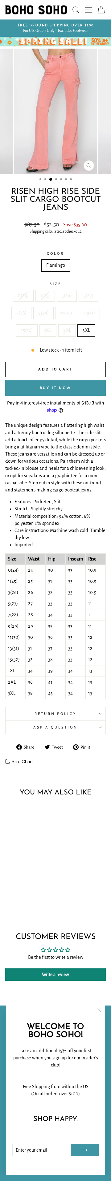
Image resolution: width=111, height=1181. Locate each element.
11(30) (66, 312)
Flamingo (55, 265)
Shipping (37, 231)
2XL (67, 330)
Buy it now (56, 388)
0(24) (23, 295)
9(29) (43, 312)
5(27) (88, 295)
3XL (86, 330)
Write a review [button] (55, 974)
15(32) (27, 330)
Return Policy (55, 714)
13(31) (89, 312)
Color (55, 253)
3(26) (67, 295)
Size (56, 284)
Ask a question (55, 727)
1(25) (45, 295)
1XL (47, 330)
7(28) (21, 312)
